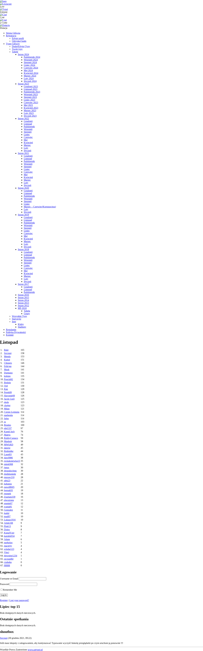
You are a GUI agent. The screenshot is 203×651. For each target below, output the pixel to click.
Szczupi (7, 353)
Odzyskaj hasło (19, 41)
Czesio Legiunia (11, 412)
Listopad (28, 124)
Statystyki (16, 319)
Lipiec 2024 (29, 65)
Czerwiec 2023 (31, 102)
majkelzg (8, 542)
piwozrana (9, 500)
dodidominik (10, 474)
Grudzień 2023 (31, 86)
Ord (6, 386)
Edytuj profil (18, 38)
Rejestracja (11, 35)
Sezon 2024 (23, 54)
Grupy (27, 313)
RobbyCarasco (11, 438)
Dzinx (7, 529)
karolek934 (9, 536)
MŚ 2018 (22, 308)
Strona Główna (13, 33)
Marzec (27, 145)
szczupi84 (8, 559)
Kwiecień (28, 142)
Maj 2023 (28, 105)
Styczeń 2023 (30, 116)
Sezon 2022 (23, 118)
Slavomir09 (9, 395)
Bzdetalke (8, 451)
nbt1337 (8, 428)
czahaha (8, 562)
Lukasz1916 (10, 519)
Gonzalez (8, 510)
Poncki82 (8, 379)
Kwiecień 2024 (31, 73)
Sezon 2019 (23, 214)
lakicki (7, 448)
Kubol (7, 359)
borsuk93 (8, 490)
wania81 (8, 506)
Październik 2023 (32, 92)
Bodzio (7, 382)
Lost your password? (19, 600)
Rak (6, 389)
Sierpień (28, 132)
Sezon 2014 (23, 300)
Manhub (8, 441)
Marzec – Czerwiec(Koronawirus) (40, 206)
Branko (7, 425)
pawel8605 (9, 487)
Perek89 (8, 392)
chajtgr (7, 405)
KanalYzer (9, 533)
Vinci (6, 552)
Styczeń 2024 (30, 81)
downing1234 (10, 555)
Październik (29, 126)
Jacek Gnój (9, 399)
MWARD (8, 444)
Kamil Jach (9, 431)
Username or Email (9, 578)
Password (4, 584)
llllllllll (7, 565)
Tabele (15, 51)
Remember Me (10, 590)
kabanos (8, 484)
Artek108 (8, 523)
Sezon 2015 (23, 297)
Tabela (27, 311)
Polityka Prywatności (16, 332)
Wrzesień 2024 (31, 59)
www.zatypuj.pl (35, 649)
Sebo (6, 418)
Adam (7, 539)
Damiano (8, 373)
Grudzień (28, 121)
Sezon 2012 (23, 305)
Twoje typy (17, 49)
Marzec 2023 (30, 110)
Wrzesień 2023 (31, 94)
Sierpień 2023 (30, 97)
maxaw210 (9, 477)
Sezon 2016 (23, 295)
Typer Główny (13, 43)
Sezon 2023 (23, 84)
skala (6, 402)
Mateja (7, 435)
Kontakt (10, 335)
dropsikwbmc (10, 470)
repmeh (7, 493)
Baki (6, 350)
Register (4, 600)
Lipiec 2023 (29, 100)
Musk (6, 369)
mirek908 (8, 464)
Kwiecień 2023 (31, 108)
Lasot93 (8, 454)
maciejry (8, 546)
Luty (26, 148)
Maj (25, 140)
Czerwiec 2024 (31, 67)
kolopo (7, 376)
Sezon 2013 (23, 303)
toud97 (7, 516)
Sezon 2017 (23, 284)
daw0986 (8, 457)
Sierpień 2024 (30, 62)
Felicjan (7, 366)
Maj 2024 (28, 70)
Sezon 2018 (23, 249)
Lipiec (27, 134)
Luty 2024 (29, 78)
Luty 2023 (29, 113)
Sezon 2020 (23, 188)
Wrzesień (28, 129)
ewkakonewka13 (12, 461)
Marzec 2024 (30, 76)
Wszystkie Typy (19, 316)
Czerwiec (28, 137)
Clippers (8, 363)
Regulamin (11, 329)
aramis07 (8, 503)
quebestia (8, 415)
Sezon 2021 (23, 153)
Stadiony (22, 327)
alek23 (7, 480)
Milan (7, 408)
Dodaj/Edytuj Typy (21, 46)
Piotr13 (7, 526)
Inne (14, 321)
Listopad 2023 (30, 89)
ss (5, 421)
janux (6, 467)
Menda (7, 356)
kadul (6, 513)
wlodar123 (9, 549)
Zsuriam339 (9, 497)
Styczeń (27, 150)
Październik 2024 (32, 57)
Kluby (21, 324)
